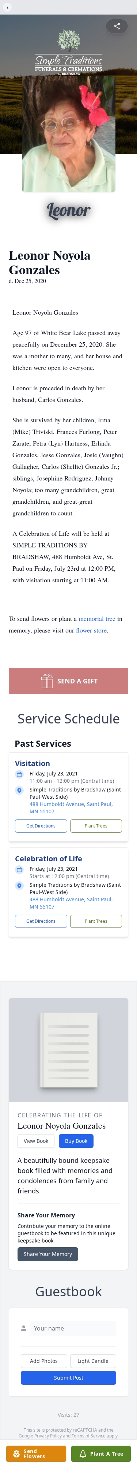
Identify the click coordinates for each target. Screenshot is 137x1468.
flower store (91, 630)
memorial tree (97, 618)
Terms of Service (89, 1436)
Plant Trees (96, 826)
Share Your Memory (48, 1253)
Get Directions (41, 826)
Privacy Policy (48, 1436)
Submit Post (68, 1377)
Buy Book (76, 1140)
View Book (36, 1140)
